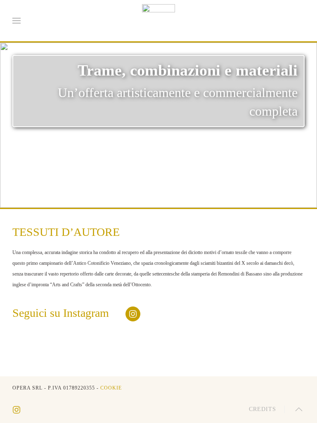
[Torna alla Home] (158, 20)
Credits (262, 409)
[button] (16, 20)
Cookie (111, 388)
